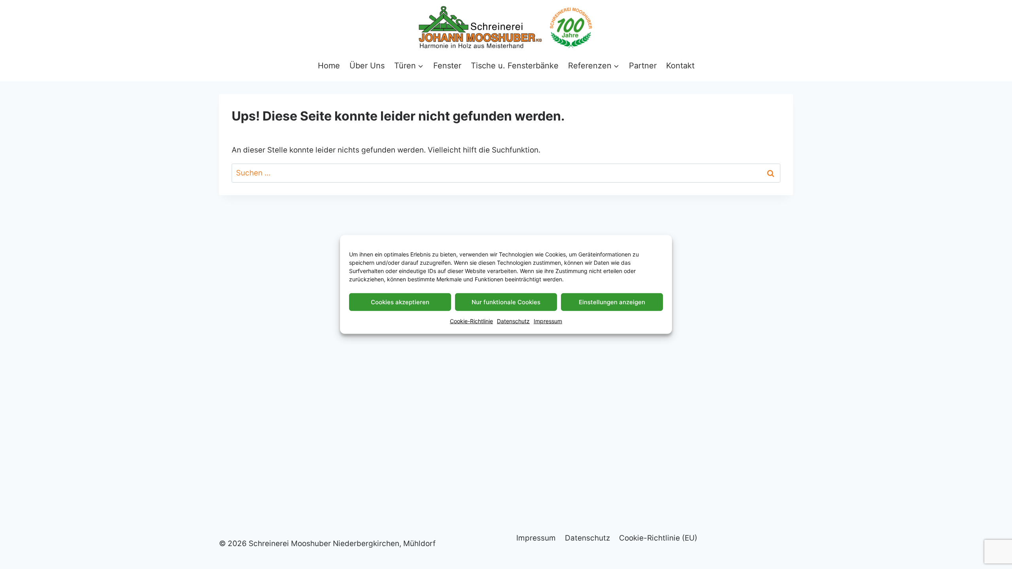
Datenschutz (513, 321)
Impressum (548, 321)
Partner (643, 65)
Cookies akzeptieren (400, 301)
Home (329, 65)
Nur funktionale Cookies (506, 301)
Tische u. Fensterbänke (515, 65)
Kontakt (680, 65)
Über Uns (367, 65)
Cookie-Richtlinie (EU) (658, 538)
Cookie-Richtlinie (471, 321)
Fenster (447, 65)
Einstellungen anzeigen (612, 301)
